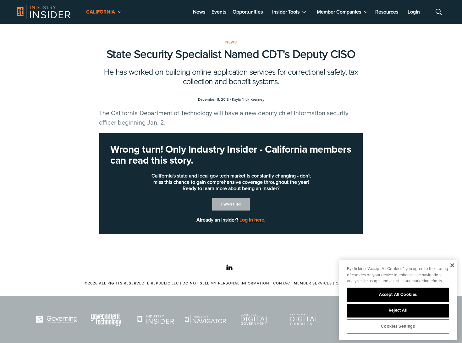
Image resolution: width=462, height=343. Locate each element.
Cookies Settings (398, 326)
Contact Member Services (302, 283)
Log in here (251, 220)
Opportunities (248, 12)
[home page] (43, 12)
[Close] (452, 265)
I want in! (231, 204)
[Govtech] (107, 319)
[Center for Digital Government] (256, 319)
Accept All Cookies (398, 294)
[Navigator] (206, 319)
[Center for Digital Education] (305, 319)
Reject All (398, 310)
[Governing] (58, 319)
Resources (386, 12)
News (199, 12)
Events (219, 12)
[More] (119, 12)
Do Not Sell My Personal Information (226, 283)
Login (414, 12)
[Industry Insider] (157, 319)
